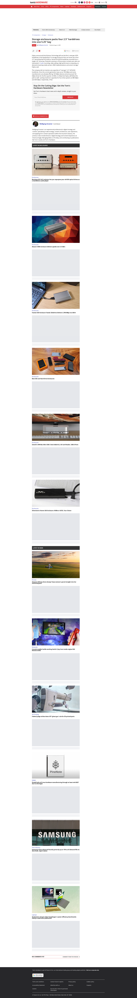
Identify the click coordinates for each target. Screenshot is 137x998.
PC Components (54, 6)
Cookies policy (90, 981)
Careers (34, 988)
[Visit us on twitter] (82, 2)
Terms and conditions (38, 981)
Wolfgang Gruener (43, 45)
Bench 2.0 (62, 30)
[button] (104, 2)
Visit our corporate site (92, 970)
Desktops (73, 6)
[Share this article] (33, 51)
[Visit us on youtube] (87, 2)
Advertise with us (55, 985)
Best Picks (36, 6)
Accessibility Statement (38, 985)
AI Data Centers (86, 30)
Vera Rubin (97, 30)
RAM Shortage (73, 30)
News (61, 6)
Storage (44, 35)
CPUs (42, 6)
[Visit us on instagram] (84, 2)
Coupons (88, 6)
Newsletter (76, 51)
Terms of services (54, 101)
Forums (104, 6)
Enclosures (50, 35)
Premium (97, 6)
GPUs (46, 6)
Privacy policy (72, 981)
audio (42, 63)
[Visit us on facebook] (79, 2)
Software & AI (81, 6)
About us (70, 985)
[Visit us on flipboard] (89, 2)
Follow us (68, 51)
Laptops (67, 6)
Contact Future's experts (56, 981)
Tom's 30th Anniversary (48, 30)
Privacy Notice (40, 103)
